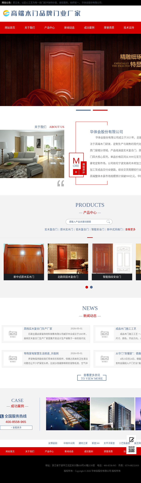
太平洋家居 (109, 443)
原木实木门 (66, 229)
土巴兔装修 (124, 443)
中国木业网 (69, 443)
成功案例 (89, 27)
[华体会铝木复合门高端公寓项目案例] (113, 413)
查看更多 (130, 229)
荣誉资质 (109, 27)
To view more (92, 377)
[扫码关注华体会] (131, 449)
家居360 (96, 443)
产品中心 (49, 27)
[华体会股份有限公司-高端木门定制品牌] (45, 13)
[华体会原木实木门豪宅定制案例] (68, 413)
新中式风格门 (114, 229)
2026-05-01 (76, 328)
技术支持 (129, 27)
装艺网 (137, 443)
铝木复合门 (82, 229)
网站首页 (10, 27)
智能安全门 (97, 229)
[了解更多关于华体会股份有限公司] (78, 165)
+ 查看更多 (16, 427)
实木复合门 (51, 229)
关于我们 (30, 27)
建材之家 (83, 443)
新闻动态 (69, 27)
